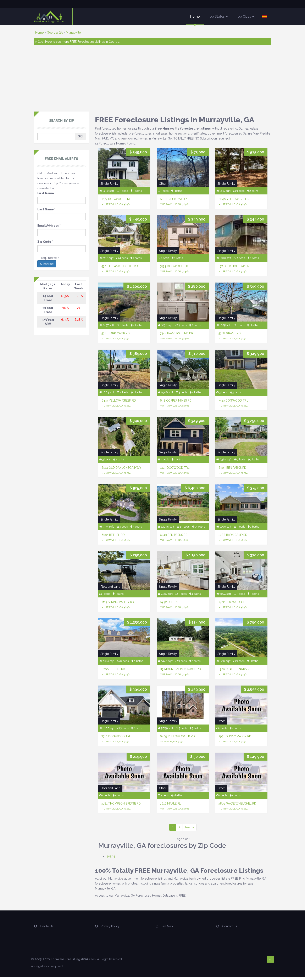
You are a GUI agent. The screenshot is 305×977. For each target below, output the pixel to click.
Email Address (49, 225)
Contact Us (229, 926)
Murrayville (73, 32)
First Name (46, 193)
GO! (80, 136)
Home (195, 16)
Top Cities (244, 16)
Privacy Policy (110, 926)
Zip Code (45, 241)
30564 (110, 856)
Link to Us (46, 926)
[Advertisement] (152, 80)
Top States (217, 16)
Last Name (46, 209)
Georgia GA (55, 32)
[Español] (264, 16)
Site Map (167, 926)
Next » (189, 827)
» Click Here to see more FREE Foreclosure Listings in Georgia (77, 41)
